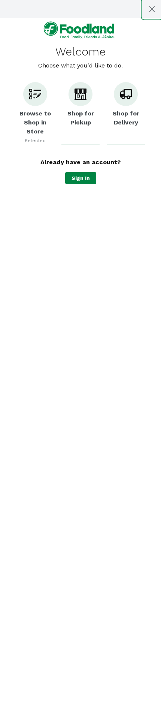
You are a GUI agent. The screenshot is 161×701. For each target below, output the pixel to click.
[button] (35, 113)
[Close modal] (152, 9)
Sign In (81, 178)
